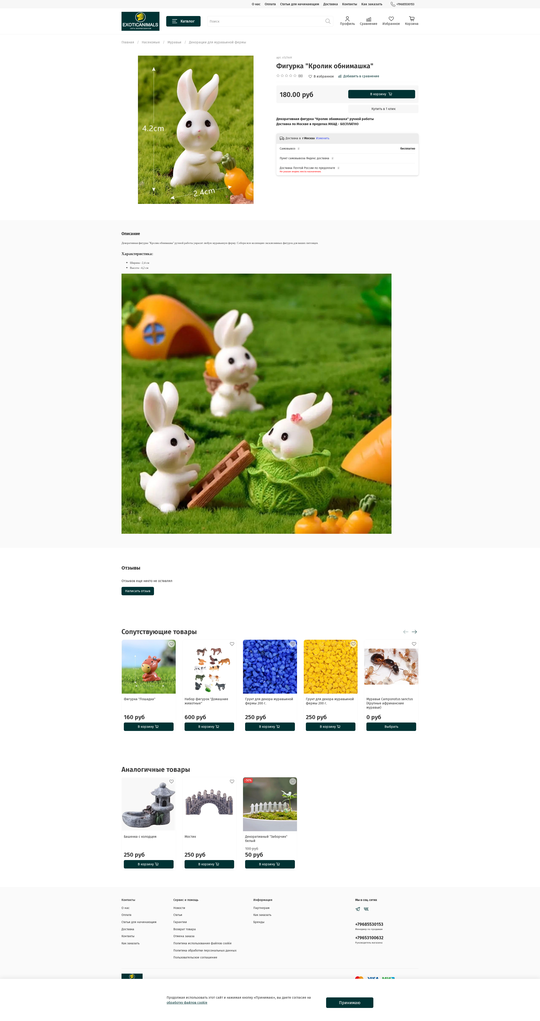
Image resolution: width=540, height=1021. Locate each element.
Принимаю (349, 1002)
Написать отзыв (137, 591)
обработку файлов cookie (187, 1003)
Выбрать (391, 727)
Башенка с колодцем (140, 836)
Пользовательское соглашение (195, 957)
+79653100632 (369, 938)
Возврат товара (184, 929)
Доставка (330, 4)
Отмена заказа (183, 936)
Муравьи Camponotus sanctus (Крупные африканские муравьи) (389, 703)
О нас (256, 4)
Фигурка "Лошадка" (139, 699)
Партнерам (261, 908)
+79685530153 (405, 4)
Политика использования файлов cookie (202, 943)
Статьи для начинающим (299, 4)
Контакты (349, 4)
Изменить (322, 138)
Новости (179, 908)
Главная (128, 42)
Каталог (188, 21)
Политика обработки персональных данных (204, 950)
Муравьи (174, 42)
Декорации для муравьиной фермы (217, 42)
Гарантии (180, 922)
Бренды (259, 922)
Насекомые (151, 42)
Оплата (270, 4)
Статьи (177, 915)
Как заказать (371, 4)
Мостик (190, 836)
